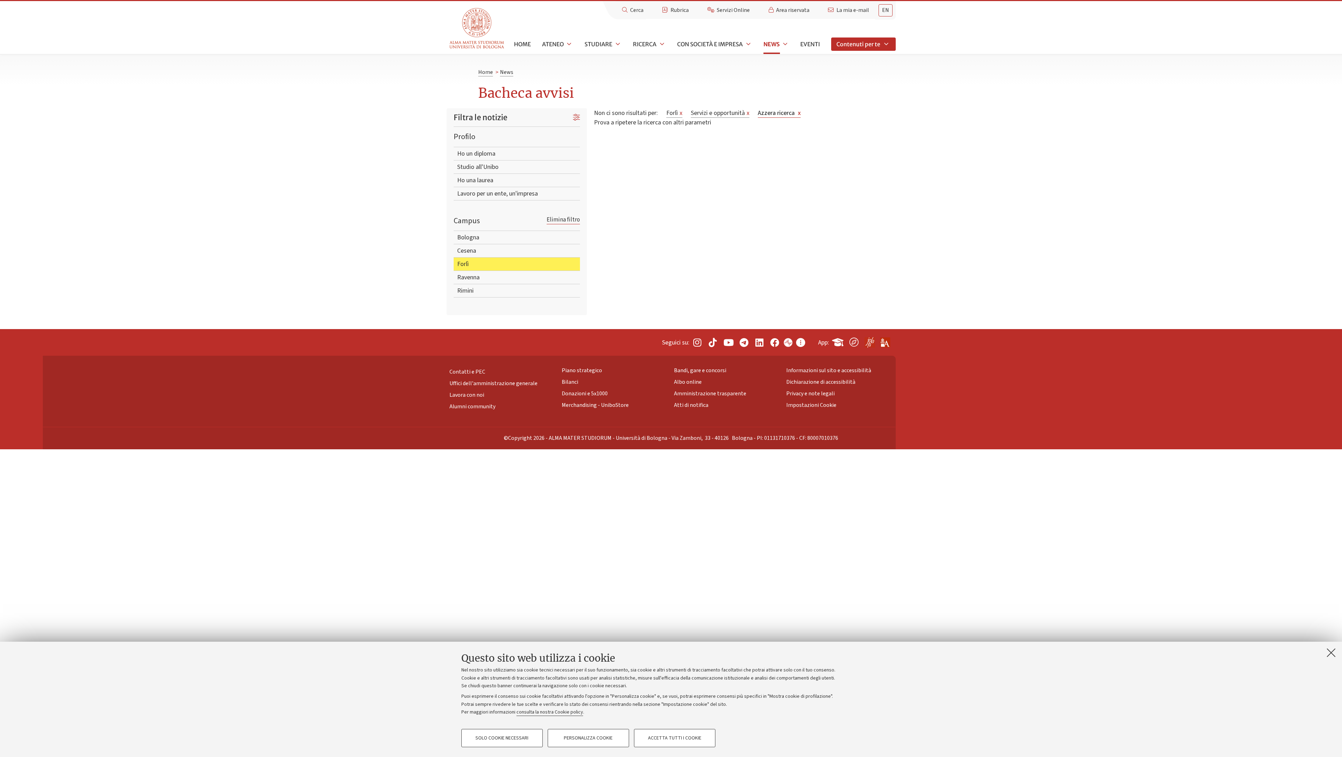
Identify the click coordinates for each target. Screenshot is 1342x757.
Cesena (466, 250)
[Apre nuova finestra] (697, 342)
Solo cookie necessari (501, 738)
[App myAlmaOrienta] (854, 341)
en (885, 10)
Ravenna (468, 277)
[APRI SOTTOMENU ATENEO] (569, 44)
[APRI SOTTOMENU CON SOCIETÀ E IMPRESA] (748, 44)
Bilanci (570, 382)
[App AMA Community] (885, 340)
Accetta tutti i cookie (674, 738)
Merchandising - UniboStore (595, 405)
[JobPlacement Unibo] (869, 341)
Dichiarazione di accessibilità (820, 382)
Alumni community (472, 406)
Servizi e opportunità (720, 113)
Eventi (810, 44)
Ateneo (553, 44)
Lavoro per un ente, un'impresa (497, 193)
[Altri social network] (801, 342)
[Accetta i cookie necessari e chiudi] (1331, 652)
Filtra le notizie (480, 117)
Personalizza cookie (588, 738)
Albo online (688, 382)
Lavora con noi (466, 395)
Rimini (465, 290)
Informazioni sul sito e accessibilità (828, 370)
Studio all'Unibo (478, 167)
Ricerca (644, 44)
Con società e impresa (710, 44)
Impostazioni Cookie (811, 405)
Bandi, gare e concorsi (700, 370)
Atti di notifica (691, 405)
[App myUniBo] (838, 341)
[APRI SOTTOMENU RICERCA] (661, 44)
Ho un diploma (476, 153)
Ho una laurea (475, 180)
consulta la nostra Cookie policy (549, 712)
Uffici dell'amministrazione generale (493, 383)
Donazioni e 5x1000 (585, 393)
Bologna (468, 237)
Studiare (598, 44)
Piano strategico (582, 370)
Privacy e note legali (810, 393)
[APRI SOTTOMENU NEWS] (784, 44)
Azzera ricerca (779, 113)
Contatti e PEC (467, 372)
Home (522, 44)
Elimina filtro (563, 219)
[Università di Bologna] (477, 28)
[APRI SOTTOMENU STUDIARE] (617, 44)
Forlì (463, 264)
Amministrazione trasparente (710, 393)
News (771, 44)
